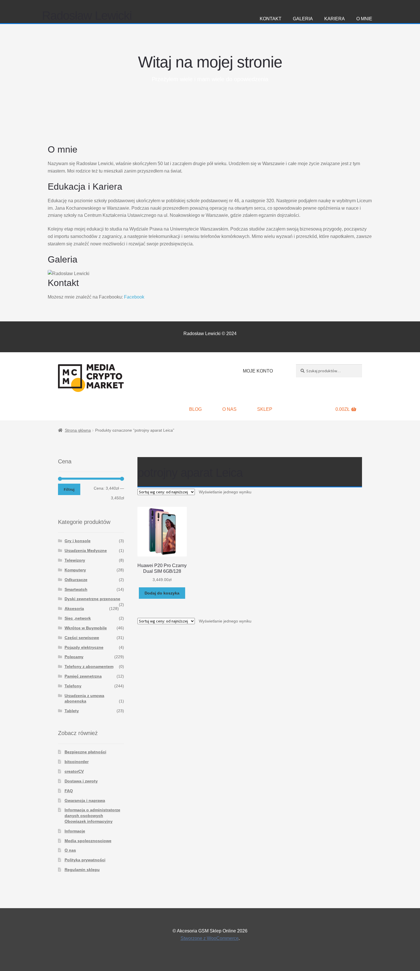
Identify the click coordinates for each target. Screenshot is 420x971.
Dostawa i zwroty (81, 781)
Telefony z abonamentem (89, 666)
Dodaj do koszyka (162, 593)
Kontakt (270, 18)
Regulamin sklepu (82, 869)
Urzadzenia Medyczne (86, 550)
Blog (195, 409)
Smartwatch (76, 589)
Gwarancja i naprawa (85, 800)
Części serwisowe (82, 637)
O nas (229, 409)
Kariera (334, 18)
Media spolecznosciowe (88, 840)
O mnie (364, 18)
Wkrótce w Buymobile (86, 628)
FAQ (69, 790)
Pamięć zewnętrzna (83, 676)
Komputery (75, 570)
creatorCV (74, 771)
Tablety (72, 710)
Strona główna (78, 430)
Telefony (73, 686)
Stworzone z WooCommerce (210, 938)
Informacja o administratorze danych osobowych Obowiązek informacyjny (92, 816)
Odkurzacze (76, 579)
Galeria (303, 18)
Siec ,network (78, 618)
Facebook (134, 297)
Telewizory (75, 560)
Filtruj (69, 489)
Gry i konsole (78, 540)
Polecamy (74, 656)
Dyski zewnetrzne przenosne (92, 598)
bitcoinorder (77, 761)
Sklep (264, 409)
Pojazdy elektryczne (84, 647)
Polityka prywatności (85, 860)
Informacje (75, 831)
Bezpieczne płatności (85, 752)
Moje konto (258, 371)
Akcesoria (74, 608)
